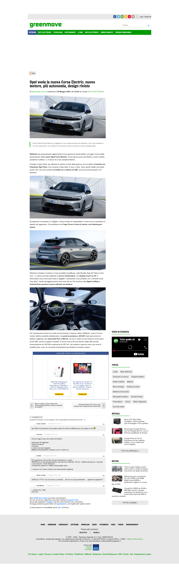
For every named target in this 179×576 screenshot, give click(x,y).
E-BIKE (80, 32)
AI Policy (69, 554)
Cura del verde (118, 407)
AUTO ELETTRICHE (44, 32)
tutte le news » (130, 503)
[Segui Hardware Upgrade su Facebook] (114, 16)
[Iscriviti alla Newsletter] (122, 16)
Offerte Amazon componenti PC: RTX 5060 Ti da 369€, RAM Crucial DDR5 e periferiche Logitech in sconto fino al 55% (129, 480)
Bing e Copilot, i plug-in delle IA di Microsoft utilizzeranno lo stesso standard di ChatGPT (48, 405)
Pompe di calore (133, 387)
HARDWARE (52, 524)
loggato (50, 502)
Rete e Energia (118, 387)
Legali (40, 554)
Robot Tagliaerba (139, 402)
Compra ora (59, 394)
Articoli (116, 413)
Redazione (97, 554)
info (84, 419)
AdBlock (87, 554)
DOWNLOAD (85, 524)
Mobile (96, 533)
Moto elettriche (126, 372)
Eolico (127, 402)
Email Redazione (110, 554)
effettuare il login (41, 498)
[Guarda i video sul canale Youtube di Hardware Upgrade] (129, 16)
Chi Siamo (32, 554)
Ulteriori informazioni (135, 539)
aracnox (39, 434)
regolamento (61, 504)
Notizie (115, 461)
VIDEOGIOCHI (63, 524)
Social (125, 554)
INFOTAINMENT (70, 32)
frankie (38, 456)
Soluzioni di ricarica (120, 377)
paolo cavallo (41, 475)
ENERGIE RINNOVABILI (123, 32)
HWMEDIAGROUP (132, 524)
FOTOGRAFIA (103, 524)
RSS (120, 554)
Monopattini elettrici (120, 397)
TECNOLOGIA (57, 32)
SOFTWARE (75, 524)
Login (141, 17)
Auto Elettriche (96, 92)
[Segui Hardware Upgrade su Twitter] (118, 16)
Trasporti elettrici (137, 377)
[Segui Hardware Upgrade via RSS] (125, 16)
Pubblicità (78, 554)
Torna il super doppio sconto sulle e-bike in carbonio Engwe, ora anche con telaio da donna (136, 469)
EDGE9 (94, 524)
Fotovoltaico (117, 402)
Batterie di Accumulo (121, 392)
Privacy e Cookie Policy (54, 554)
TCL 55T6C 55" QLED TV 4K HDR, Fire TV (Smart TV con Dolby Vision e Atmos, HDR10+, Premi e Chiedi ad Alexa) (82, 385)
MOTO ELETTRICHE (91, 32)
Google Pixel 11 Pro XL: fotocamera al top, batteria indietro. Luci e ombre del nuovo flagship (134, 441)
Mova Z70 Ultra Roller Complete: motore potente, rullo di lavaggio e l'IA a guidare (136, 421)
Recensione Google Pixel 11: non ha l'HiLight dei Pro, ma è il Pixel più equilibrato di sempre (136, 431)
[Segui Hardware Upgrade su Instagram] (133, 16)
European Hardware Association (88, 548)
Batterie (130, 382)
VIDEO (113, 524)
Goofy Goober (41, 424)
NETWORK (32, 32)
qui (59, 507)
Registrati (148, 17)
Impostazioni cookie (142, 554)
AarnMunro (40, 485)
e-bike (115, 372)
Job (131, 554)
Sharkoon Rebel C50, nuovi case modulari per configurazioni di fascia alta (87, 405)
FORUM (120, 524)
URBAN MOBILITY (107, 32)
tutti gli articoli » (130, 451)
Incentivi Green (137, 397)
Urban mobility (118, 382)
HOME (43, 524)
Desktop (83, 533)
